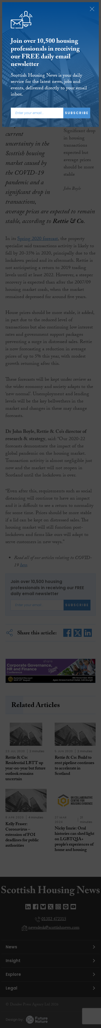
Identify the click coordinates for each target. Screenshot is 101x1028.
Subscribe (77, 113)
